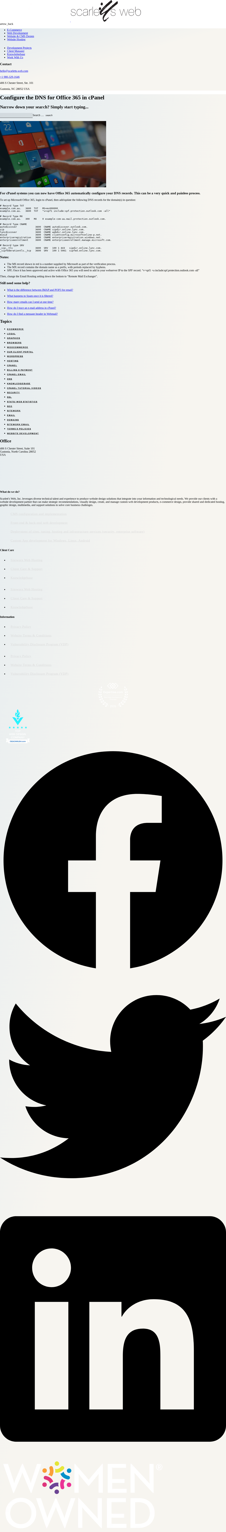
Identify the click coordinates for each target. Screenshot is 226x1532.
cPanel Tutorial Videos (24, 388)
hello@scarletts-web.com (14, 70)
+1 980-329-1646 (10, 76)
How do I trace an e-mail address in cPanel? (31, 307)
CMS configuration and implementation (39, 514)
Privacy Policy (21, 626)
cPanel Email (16, 374)
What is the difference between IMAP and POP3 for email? (40, 289)
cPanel (12, 365)
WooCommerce (17, 347)
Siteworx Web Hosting (27, 560)
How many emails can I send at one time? (30, 301)
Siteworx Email (18, 424)
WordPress (15, 356)
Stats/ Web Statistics (22, 402)
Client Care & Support (27, 569)
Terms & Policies (19, 429)
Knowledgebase (19, 383)
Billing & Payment (20, 370)
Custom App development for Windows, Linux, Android (50, 540)
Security (13, 392)
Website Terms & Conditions (31, 635)
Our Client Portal (20, 352)
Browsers (14, 343)
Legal (11, 334)
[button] (113, 861)
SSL (9, 397)
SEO (9, 406)
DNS (9, 379)
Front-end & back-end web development (39, 522)
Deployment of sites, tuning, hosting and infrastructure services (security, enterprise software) (78, 531)
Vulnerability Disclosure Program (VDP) (39, 644)
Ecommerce (15, 329)
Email (11, 415)
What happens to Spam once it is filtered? (30, 295)
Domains (13, 420)
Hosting (13, 361)
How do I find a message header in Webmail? (32, 313)
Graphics (13, 338)
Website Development (23, 433)
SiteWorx (14, 411)
